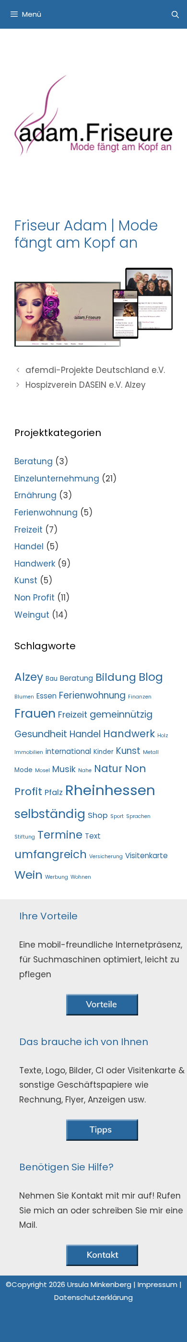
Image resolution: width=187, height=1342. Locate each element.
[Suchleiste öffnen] (175, 14)
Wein (28, 875)
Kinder (104, 751)
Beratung (33, 461)
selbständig (49, 813)
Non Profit (34, 597)
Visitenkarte (146, 856)
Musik (64, 769)
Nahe (85, 770)
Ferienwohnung (46, 512)
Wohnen (80, 877)
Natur (108, 768)
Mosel (42, 770)
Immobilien (28, 752)
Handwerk (34, 563)
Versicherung (106, 856)
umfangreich (50, 854)
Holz (162, 735)
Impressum (158, 1284)
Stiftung (24, 836)
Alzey (28, 677)
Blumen (24, 696)
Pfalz (54, 792)
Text (93, 836)
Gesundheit (40, 734)
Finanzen (140, 696)
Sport (117, 816)
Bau (52, 678)
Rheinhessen (110, 790)
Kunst (25, 580)
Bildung (115, 677)
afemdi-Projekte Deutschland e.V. (95, 370)
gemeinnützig (121, 714)
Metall (151, 752)
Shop (98, 815)
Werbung (56, 877)
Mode (23, 770)
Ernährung (35, 495)
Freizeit (28, 529)
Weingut (31, 615)
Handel (29, 546)
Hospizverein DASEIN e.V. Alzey (85, 385)
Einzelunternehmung (56, 478)
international (68, 751)
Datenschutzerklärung (93, 1297)
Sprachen (138, 816)
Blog (151, 677)
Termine (59, 834)
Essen (46, 696)
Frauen (35, 713)
